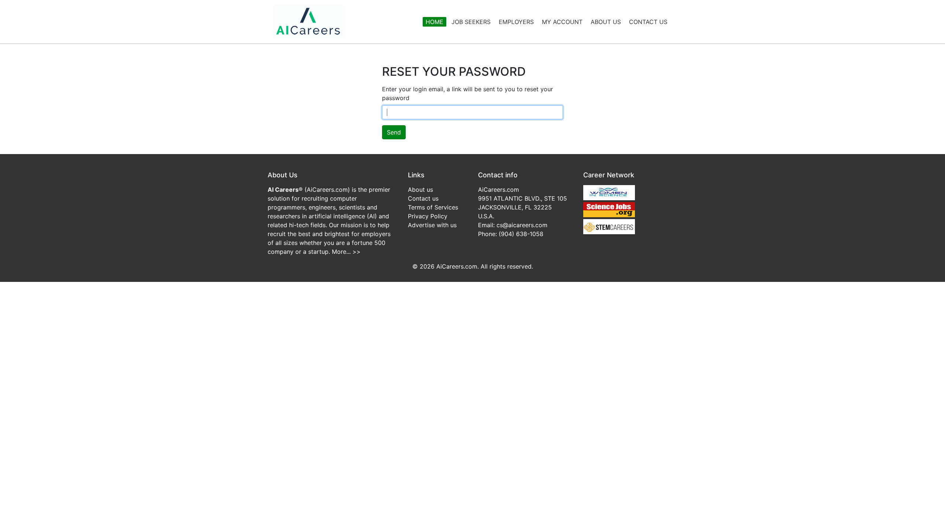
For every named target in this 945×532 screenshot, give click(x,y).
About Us (606, 21)
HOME (434, 21)
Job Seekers (471, 21)
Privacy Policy (427, 216)
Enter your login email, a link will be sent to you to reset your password (467, 93)
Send (394, 132)
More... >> (346, 251)
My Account (562, 21)
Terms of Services (433, 207)
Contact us (423, 198)
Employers (516, 21)
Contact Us (648, 21)
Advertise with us (432, 225)
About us (420, 189)
